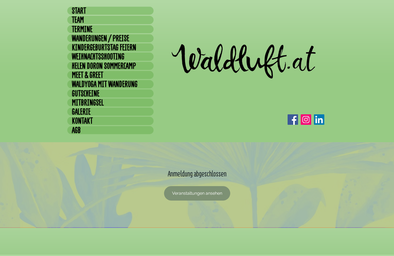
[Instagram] (306, 119)
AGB (76, 130)
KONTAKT (82, 121)
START (79, 11)
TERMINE (82, 29)
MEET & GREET (87, 75)
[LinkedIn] (319, 119)
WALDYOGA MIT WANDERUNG (104, 84)
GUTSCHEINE (85, 93)
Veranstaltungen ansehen (197, 193)
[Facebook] (293, 119)
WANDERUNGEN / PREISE (100, 38)
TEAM (78, 20)
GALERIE (81, 112)
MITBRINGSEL (88, 103)
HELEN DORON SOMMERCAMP (104, 66)
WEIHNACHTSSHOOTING (98, 56)
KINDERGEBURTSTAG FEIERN (104, 47)
